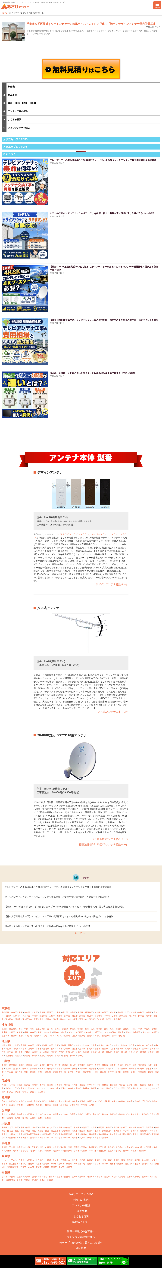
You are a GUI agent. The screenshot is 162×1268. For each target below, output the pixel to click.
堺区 (28, 1131)
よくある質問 (14, 119)
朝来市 (105, 1164)
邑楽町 (37, 1101)
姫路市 (31, 1164)
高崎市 (122, 1101)
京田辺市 (148, 1147)
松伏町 (80, 1056)
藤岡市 (48, 1105)
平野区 (101, 1127)
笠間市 (67, 1085)
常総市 (8, 1088)
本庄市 (131, 1045)
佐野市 (73, 1114)
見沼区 (23, 1045)
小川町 (101, 1052)
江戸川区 (17, 1016)
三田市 (21, 1160)
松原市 (75, 1131)
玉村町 (137, 1101)
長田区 (130, 1160)
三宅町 (122, 1177)
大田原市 (30, 1114)
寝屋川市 (144, 1131)
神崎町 (33, 1072)
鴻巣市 (16, 1049)
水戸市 (10, 1092)
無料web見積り (81, 1222)
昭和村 (107, 1101)
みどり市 (64, 1105)
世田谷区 (89, 1012)
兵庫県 (6, 1156)
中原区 (147, 1029)
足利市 (4, 1114)
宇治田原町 (67, 1151)
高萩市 (23, 1088)
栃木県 (6, 1110)
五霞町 (130, 1085)
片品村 (52, 1101)
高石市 (105, 1138)
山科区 (48, 1147)
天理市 (19, 1180)
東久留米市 (27, 1019)
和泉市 (84, 1134)
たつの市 (5, 1160)
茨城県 (6, 1080)
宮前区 (12, 1032)
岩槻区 (63, 1045)
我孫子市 (34, 1069)
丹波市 (56, 1160)
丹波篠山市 (65, 1160)
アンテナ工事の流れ (18, 111)
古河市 (122, 1085)
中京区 (19, 1147)
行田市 (94, 1045)
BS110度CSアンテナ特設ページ (110, 839)
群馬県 (6, 1097)
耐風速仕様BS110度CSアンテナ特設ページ (103, 844)
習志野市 (142, 1065)
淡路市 (120, 1164)
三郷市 (145, 1049)
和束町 (40, 1151)
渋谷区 (97, 1012)
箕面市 (33, 1138)
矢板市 (48, 1118)
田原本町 (91, 1177)
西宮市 (31, 1167)
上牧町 (137, 1177)
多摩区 (4, 1032)
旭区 (87, 1029)
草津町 (82, 1101)
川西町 (50, 1180)
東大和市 (9, 1019)
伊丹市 (75, 1160)
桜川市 (143, 1085)
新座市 (97, 1049)
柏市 (150, 1065)
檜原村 (109, 1019)
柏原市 (90, 1131)
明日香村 (43, 1177)
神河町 (145, 1164)
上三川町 (39, 1114)
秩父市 (101, 1045)
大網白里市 (57, 1072)
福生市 (149, 1016)
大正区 (94, 1127)
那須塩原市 (135, 1114)
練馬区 (149, 1012)
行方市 (101, 1088)
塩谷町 (80, 1114)
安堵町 (35, 1180)
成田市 (112, 1065)
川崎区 (133, 1029)
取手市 (86, 1088)
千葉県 (6, 1061)
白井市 (116, 1069)
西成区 (124, 1127)
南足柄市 (5, 1036)
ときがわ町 (133, 1052)
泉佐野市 (113, 1134)
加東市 (154, 1160)
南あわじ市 (14, 1164)
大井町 (59, 1036)
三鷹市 (52, 1016)
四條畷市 (93, 1134)
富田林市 (134, 1131)
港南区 (80, 1029)
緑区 (93, 1029)
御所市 (27, 1177)
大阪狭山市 (55, 1131)
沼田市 (12, 1105)
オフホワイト (64, 534)
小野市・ (55, 1164)
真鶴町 (97, 1036)
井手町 (111, 1147)
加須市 (124, 1045)
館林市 (130, 1101)
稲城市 (56, 1019)
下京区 (12, 1147)
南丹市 (16, 1151)
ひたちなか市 (149, 1088)
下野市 (88, 1114)
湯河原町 (106, 1036)
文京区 (35, 1012)
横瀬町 (143, 1052)
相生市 (137, 1164)
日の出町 (100, 1019)
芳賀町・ (11, 1118)
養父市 (61, 1167)
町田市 (90, 1016)
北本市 (120, 1049)
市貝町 (12, 1114)
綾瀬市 (14, 1036)
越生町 (78, 1052)
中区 (26, 1029)
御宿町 (150, 1072)
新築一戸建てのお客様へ (81, 1231)
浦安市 (75, 1069)
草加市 (38, 1049)
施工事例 (12, 95)
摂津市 (4, 1134)
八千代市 (24, 1069)
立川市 (35, 1016)
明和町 (84, 1105)
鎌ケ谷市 (51, 1069)
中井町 (52, 1036)
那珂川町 (113, 1114)
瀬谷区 (99, 1029)
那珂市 (94, 1088)
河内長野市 (103, 1134)
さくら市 (64, 1114)
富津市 (67, 1069)
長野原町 (30, 1105)
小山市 (48, 1114)
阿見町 (4, 1085)
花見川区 (13, 1065)
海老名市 (146, 1032)
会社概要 (81, 1248)
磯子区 (50, 1029)
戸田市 (59, 1049)
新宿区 (27, 1012)
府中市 (67, 1016)
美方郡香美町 (13, 1167)
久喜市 (112, 1049)
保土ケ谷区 (40, 1029)
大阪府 (6, 1123)
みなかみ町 (74, 1105)
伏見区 (35, 1147)
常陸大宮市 (137, 1088)
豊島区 (120, 1012)
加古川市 (146, 1160)
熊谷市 (78, 1045)
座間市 (155, 1032)
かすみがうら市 (93, 1085)
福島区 (109, 1127)
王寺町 (75, 1177)
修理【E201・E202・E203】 (22, 103)
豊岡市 (38, 1167)
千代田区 (5, 1012)
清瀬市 (18, 1019)
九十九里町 (69, 1072)
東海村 (71, 1088)
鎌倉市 (64, 1032)
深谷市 (23, 1049)
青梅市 (59, 1016)
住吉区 (59, 1127)
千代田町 (146, 1101)
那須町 (145, 1114)
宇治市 (84, 1147)
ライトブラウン (81, 534)
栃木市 (105, 1114)
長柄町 (126, 1072)
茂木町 (40, 1118)
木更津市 (81, 1065)
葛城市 (99, 1177)
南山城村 (24, 1151)
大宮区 (16, 1045)
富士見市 (136, 1049)
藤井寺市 (58, 1138)
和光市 (90, 1049)
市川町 (69, 1164)
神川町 (35, 1056)
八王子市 (26, 1016)
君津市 (59, 1069)
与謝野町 (93, 1147)
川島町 (109, 1052)
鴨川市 (42, 1069)
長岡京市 (142, 1151)
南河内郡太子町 (50, 1134)
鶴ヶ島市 (18, 1052)
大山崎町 (56, 1151)
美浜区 (42, 1065)
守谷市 (25, 1092)
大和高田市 (10, 1180)
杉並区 (112, 1012)
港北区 (65, 1029)
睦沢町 (103, 1072)
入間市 (67, 1049)
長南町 (133, 1072)
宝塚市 (46, 1164)
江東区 (57, 1012)
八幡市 (8, 1151)
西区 (20, 1029)
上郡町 (48, 1160)
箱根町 (90, 1036)
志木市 (82, 1049)
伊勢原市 (137, 1032)
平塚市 (56, 1032)
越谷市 (46, 1049)
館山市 (73, 1065)
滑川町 (86, 1052)
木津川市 (93, 1151)
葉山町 (21, 1036)
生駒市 (82, 1177)
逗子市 (98, 1032)
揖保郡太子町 (79, 1164)
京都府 (6, 1143)
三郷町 (130, 1177)
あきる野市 (73, 1019)
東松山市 (140, 1045)
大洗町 (50, 1085)
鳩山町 (124, 1052)
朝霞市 (75, 1049)
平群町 (12, 1177)
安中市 (4, 1101)
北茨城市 (113, 1085)
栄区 (106, 1029)
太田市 (44, 1101)
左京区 (56, 1147)
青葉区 (118, 1029)
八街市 (101, 1069)
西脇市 (46, 1167)
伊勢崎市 (13, 1101)
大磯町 (37, 1036)
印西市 (109, 1069)
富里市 (124, 1069)
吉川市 (35, 1052)
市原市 (8, 1069)
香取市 (149, 1069)
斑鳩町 (35, 1177)
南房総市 (132, 1069)
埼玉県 (6, 1041)
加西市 (4, 1164)
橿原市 (59, 1177)
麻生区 (19, 1032)
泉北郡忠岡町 (125, 1134)
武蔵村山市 (38, 1019)
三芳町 (61, 1052)
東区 (34, 1131)
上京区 (4, 1147)
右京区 (27, 1147)
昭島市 (75, 1016)
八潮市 (128, 1049)
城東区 (35, 1127)
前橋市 (56, 1105)
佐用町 (82, 1160)
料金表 (11, 86)
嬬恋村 (154, 1101)
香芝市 (107, 1177)
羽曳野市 (41, 1138)
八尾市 (19, 1134)
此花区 (10, 1131)
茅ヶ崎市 (89, 1032)
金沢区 (57, 1029)
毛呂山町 (70, 1052)
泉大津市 (24, 1138)
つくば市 (39, 1088)
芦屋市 (23, 1167)
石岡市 (12, 1085)
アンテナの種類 (81, 1205)
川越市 (71, 1045)
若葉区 (29, 1065)
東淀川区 (85, 1127)
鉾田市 (18, 1092)
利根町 (78, 1088)
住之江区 (51, 1127)
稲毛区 (21, 1065)
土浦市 (63, 1088)
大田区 (80, 1012)
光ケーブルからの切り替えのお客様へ (81, 1242)
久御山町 (138, 1147)
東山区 (63, 1147)
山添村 (42, 1180)
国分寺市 (132, 1016)
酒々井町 (18, 1072)
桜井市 (52, 1177)
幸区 (140, 1029)
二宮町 (44, 1036)
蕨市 (53, 1049)
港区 (20, 1012)
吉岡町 (92, 1105)
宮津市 (76, 1151)
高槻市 (97, 1138)
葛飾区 (8, 1016)
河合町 (67, 1177)
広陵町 (19, 1177)
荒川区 (133, 1012)
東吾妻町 (39, 1105)
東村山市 (123, 1016)
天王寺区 (149, 1127)
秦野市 (113, 1032)
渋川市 (90, 1101)
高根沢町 (96, 1114)
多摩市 (48, 1019)
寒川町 (29, 1036)
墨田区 (50, 1012)
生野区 (116, 1127)
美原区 (40, 1131)
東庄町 (48, 1072)
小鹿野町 (9, 1056)
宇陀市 (27, 1180)
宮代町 (57, 1056)
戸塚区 (73, 1029)
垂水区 (116, 1160)
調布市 (82, 1016)
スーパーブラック (100, 534)
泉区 (112, 1029)
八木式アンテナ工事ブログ (113, 711)
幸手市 (10, 1052)
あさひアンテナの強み (19, 127)
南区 (32, 1029)
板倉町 (21, 1101)
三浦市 (105, 1032)
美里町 (27, 1056)
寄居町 (50, 1056)
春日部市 (149, 1045)
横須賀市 (47, 1032)
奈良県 (6, 1172)
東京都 (6, 1008)
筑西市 (31, 1088)
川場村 (59, 1101)
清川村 (122, 1036)
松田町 (67, 1036)
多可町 (23, 1164)
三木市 (14, 1160)
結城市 (33, 1092)
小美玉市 (58, 1085)
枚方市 (82, 1131)
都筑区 (126, 1029)
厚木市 (121, 1032)
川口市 (86, 1045)
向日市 (33, 1151)
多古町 (40, 1072)
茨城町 (19, 1085)
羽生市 (8, 1049)
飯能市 (116, 1045)
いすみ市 (9, 1072)
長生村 (111, 1072)
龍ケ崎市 (41, 1092)
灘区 (123, 1160)
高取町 (114, 1177)
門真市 (82, 1138)
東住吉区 (68, 1127)
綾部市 (126, 1151)
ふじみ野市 (44, 1052)
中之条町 (20, 1105)
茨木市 (50, 1138)
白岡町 (65, 1056)
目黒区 (73, 1012)
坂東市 (109, 1088)
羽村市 (63, 1019)
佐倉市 (120, 1065)
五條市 (145, 1177)
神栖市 (105, 1085)
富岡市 (4, 1105)
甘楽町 (67, 1101)
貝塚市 (75, 1138)
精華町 (118, 1151)
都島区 (141, 1127)
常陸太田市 (126, 1088)
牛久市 (42, 1085)
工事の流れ (81, 1211)
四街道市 (83, 1069)
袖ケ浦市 (93, 1069)
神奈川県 (7, 1024)
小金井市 (98, 1016)
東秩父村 (18, 1056)
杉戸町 (73, 1056)
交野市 (12, 1134)
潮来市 (27, 1085)
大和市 (128, 1032)
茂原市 (105, 1065)
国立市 (141, 1016)
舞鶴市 (133, 1151)
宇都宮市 (20, 1114)
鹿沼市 (56, 1114)
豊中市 (67, 1138)
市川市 (57, 1065)
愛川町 (114, 1036)
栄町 (26, 1072)
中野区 (105, 1012)
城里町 (150, 1085)
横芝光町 (87, 1072)
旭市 (134, 1065)
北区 (127, 1012)
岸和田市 (153, 1131)
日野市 (114, 1016)
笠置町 (111, 1151)
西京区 (76, 1147)
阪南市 (90, 1138)
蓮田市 (152, 1049)
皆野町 (150, 1052)
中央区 (14, 1012)
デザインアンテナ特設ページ (112, 584)
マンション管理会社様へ (81, 1237)
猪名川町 (129, 1164)
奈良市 (4, 1177)
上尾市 (31, 1049)
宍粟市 (38, 1164)
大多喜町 (142, 1072)
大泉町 (29, 1101)
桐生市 (75, 1101)
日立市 (116, 1088)
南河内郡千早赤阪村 (32, 1134)
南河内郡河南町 (65, 1134)
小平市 (107, 1016)
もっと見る (81, 933)
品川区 (65, 1012)
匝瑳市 (141, 1069)
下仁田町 (98, 1101)
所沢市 (109, 1045)
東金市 (128, 1065)
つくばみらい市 (52, 1088)
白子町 (118, 1072)
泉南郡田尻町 (13, 1138)
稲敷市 (35, 1085)
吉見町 (116, 1052)
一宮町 (95, 1072)
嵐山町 (94, 1052)
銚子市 (50, 1065)
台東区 (42, 1012)
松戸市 (90, 1065)
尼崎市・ (62, 1164)
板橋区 (141, 1012)
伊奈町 (54, 1052)
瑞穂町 (92, 1019)
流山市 (16, 1069)
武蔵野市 (43, 1016)
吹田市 (76, 1134)
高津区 (154, 1029)
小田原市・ (81, 1032)
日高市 (27, 1052)
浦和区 (44, 1045)
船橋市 (65, 1065)
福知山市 (102, 1151)
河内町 (75, 1085)
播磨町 (90, 1164)
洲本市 (112, 1164)
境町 (136, 1085)
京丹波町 (129, 1147)
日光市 (152, 1114)
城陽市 (48, 1151)
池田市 (97, 1131)
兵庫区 (90, 1160)
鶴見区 (4, 1029)
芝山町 (78, 1072)
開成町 (82, 1036)
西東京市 (83, 1019)
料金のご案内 (81, 1199)
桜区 (38, 1045)
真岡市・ (18, 1118)
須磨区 (137, 1160)
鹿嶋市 (82, 1085)
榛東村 (114, 1101)
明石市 (97, 1164)
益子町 (25, 1118)
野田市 (97, 1065)
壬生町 (33, 1118)
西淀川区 (132, 1127)
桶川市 (105, 1049)
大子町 (16, 1088)
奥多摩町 (117, 1019)
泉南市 (135, 1134)
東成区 (76, 1127)
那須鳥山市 (124, 1114)
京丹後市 (119, 1147)
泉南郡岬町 (145, 1134)
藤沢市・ (72, 1032)
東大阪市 (66, 1131)
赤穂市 (54, 1167)
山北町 (75, 1036)
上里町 (42, 1056)
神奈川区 (13, 1029)
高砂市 (69, 1167)
